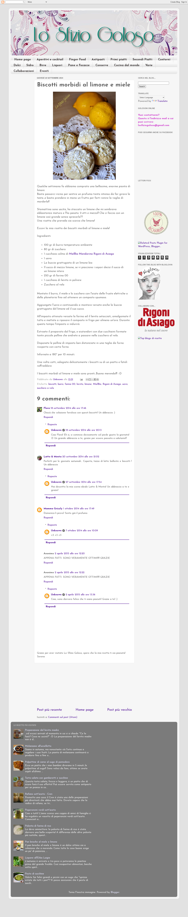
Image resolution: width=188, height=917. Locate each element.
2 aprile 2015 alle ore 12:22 (69, 572)
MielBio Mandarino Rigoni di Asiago (91, 254)
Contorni (164, 59)
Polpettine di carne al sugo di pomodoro (47, 762)
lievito (80, 384)
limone (88, 384)
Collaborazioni (24, 71)
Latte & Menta (53, 457)
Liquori (57, 65)
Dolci (17, 65)
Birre (42, 65)
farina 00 (70, 384)
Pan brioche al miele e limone (41, 842)
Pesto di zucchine (34, 874)
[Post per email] (81, 379)
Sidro (30, 65)
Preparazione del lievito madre (42, 730)
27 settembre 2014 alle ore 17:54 (84, 482)
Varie (148, 65)
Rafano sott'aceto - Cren (38, 794)
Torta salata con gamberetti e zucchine (46, 778)
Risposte (52, 424)
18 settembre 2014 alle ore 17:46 (68, 408)
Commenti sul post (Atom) (62, 717)
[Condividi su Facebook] (95, 379)
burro (60, 384)
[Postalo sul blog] (89, 379)
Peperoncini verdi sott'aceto (40, 810)
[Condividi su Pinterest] (97, 379)
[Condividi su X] (92, 379)
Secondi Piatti (142, 59)
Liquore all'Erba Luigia (37, 858)
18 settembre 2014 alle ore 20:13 (84, 430)
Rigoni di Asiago (112, 384)
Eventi (44, 71)
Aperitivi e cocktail (50, 59)
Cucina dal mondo (126, 65)
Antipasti (98, 59)
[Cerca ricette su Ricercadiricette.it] (150, 338)
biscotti (52, 384)
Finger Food (77, 59)
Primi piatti (119, 59)
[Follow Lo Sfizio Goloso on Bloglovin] (149, 299)
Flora (47, 408)
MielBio (97, 384)
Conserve (102, 65)
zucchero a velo (45, 388)
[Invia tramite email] (87, 379)
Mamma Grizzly (53, 508)
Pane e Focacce (79, 65)
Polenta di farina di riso (38, 826)
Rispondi (48, 417)
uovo (125, 384)
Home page (22, 59)
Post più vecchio (119, 710)
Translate (162, 101)
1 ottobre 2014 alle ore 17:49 (78, 508)
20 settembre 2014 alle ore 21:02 (80, 457)
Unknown (56, 430)
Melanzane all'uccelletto (38, 746)
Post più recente (49, 710)
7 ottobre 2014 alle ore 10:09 (82, 530)
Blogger (115, 892)
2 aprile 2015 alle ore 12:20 (70, 553)
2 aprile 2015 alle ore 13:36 (80, 595)
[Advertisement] (84, 685)
